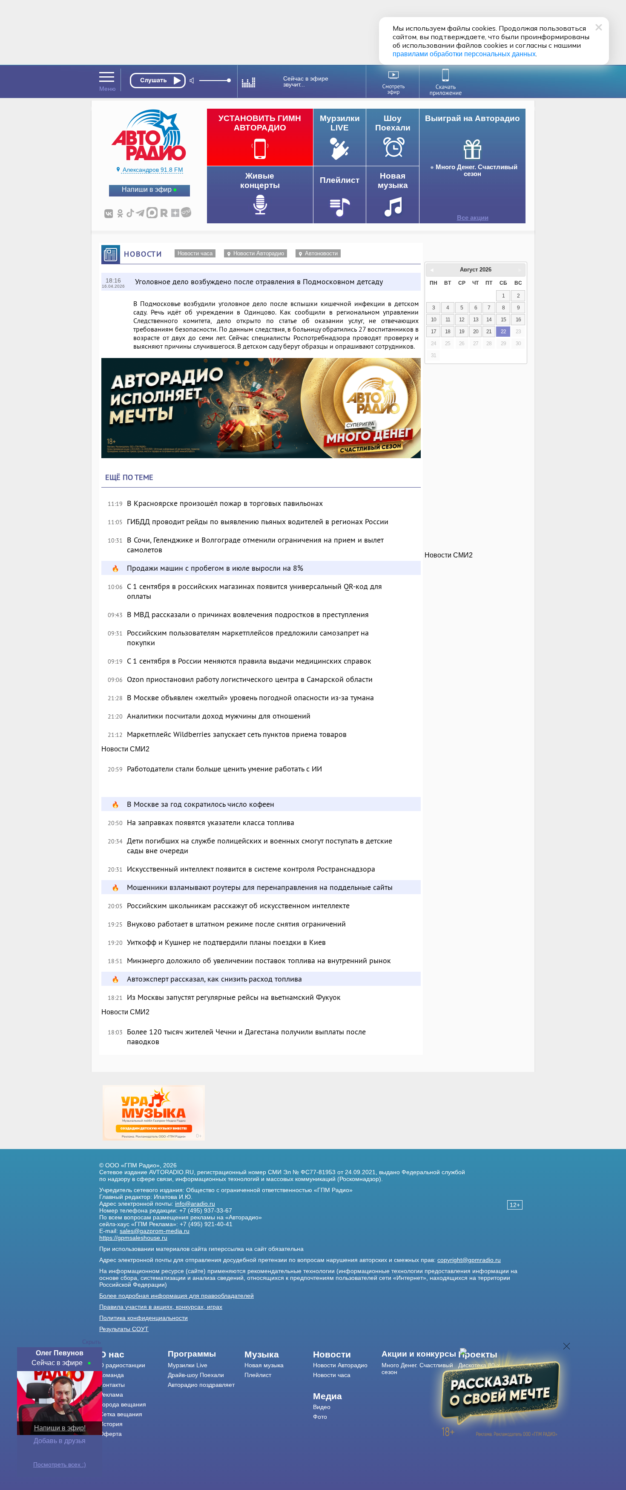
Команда (111, 1375)
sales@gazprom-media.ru (155, 1230)
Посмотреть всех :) (59, 1464)
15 (503, 320)
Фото (320, 1416)
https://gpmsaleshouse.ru (133, 1237)
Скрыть (91, 1342)
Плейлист (257, 1375)
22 (503, 332)
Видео (321, 1406)
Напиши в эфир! (60, 1428)
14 (488, 320)
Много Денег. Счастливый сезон (476, 170)
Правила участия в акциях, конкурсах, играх (160, 1306)
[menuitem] (133, 1354)
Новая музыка (264, 1365)
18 (447, 332)
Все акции (472, 217)
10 (433, 320)
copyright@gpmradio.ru (469, 1259)
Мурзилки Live (187, 1365)
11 (447, 320)
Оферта (110, 1433)
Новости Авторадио (258, 253)
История (111, 1424)
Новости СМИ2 (125, 749)
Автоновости (321, 253)
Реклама (111, 1394)
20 (475, 332)
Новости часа (195, 253)
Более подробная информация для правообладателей (176, 1295)
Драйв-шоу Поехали (196, 1375)
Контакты (112, 1384)
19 (461, 332)
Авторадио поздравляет (201, 1384)
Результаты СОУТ (124, 1328)
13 (475, 320)
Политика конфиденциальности (143, 1317)
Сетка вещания (120, 1414)
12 (461, 320)
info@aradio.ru (195, 1203)
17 (433, 332)
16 (518, 320)
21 (488, 332)
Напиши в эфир (147, 189)
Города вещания (122, 1404)
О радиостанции (122, 1365)
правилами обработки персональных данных (464, 54)
